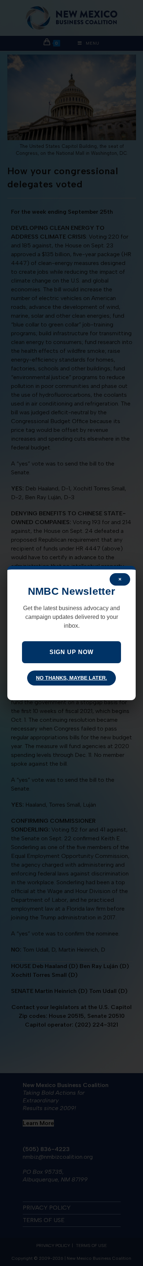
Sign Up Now (72, 652)
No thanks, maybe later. (71, 678)
